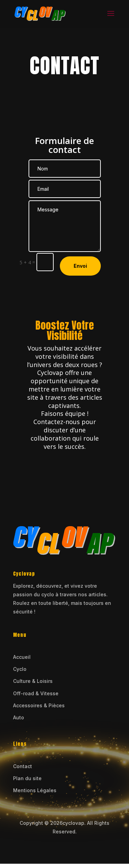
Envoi (80, 266)
